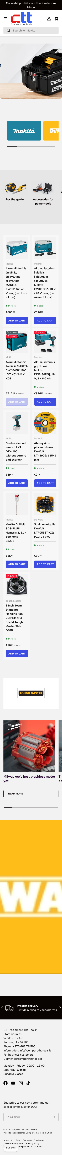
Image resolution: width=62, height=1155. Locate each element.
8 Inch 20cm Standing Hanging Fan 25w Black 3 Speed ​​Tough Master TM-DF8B (14, 618)
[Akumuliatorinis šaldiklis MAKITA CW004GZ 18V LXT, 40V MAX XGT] (17, 342)
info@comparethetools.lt (35, 1050)
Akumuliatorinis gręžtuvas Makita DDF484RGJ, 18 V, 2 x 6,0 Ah (44, 370)
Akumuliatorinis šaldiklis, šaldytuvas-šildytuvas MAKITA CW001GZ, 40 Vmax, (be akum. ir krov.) (17, 283)
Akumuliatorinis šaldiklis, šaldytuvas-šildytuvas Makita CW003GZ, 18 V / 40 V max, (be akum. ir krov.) (45, 283)
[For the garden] (15, 188)
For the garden (15, 199)
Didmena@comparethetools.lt (22, 1058)
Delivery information (13, 1143)
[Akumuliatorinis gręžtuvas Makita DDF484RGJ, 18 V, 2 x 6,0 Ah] (45, 342)
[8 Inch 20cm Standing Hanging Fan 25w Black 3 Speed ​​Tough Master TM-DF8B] (17, 585)
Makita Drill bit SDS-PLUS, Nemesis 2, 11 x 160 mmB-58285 (16, 532)
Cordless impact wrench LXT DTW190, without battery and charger (16, 451)
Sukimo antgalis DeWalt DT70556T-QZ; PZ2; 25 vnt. (44, 530)
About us (7, 1140)
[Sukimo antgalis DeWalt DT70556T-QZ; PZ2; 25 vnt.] (45, 504)
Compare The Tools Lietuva (24, 1129)
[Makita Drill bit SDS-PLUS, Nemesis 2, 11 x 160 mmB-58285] (17, 504)
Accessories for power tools (43, 201)
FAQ (18, 1140)
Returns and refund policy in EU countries (23, 1146)
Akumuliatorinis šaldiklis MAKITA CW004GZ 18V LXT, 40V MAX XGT (17, 370)
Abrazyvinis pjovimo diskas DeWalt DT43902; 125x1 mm (45, 451)
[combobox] (31, 30)
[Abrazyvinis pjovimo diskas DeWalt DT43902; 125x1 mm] (45, 423)
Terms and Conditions (33, 1140)
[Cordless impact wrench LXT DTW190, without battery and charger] (17, 423)
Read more (15, 793)
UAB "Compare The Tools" (20, 1030)
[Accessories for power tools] (43, 188)
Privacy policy (32, 1143)
